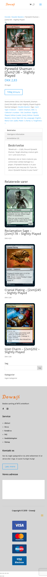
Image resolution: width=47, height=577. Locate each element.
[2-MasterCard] (19, 541)
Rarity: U (29, 121)
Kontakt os (8, 431)
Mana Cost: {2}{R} (11, 121)
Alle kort (7, 423)
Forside (7, 17)
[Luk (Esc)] (1, 573)
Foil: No (23, 118)
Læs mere (10, 466)
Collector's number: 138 (14, 112)
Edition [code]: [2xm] (18, 115)
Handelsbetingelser (10, 438)
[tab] (23, 130)
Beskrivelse (11, 130)
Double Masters (18, 17)
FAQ (5, 434)
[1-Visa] (19, 529)
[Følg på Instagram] (7, 409)
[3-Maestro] (19, 553)
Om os (6, 427)
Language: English (34, 118)
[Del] (3, 573)
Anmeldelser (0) (13, 138)
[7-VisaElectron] (19, 565)
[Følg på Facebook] (3, 409)
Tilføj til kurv (13, 92)
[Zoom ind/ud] (8, 573)
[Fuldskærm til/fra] (5, 573)
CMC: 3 (33, 110)
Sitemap (7, 442)
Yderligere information (15, 134)
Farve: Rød (16, 118)
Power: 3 (22, 121)
